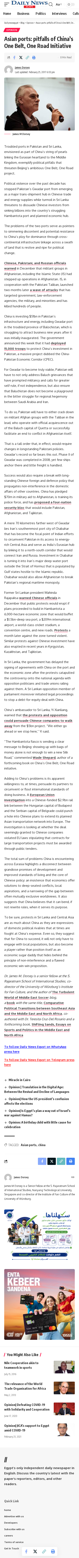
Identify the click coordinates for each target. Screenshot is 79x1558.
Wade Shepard (44, 758)
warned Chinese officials (38, 598)
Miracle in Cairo (20, 1080)
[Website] (73, 1177)
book (11, 1003)
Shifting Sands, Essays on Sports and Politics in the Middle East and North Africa (37, 1029)
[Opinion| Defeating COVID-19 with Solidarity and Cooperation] (64, 1409)
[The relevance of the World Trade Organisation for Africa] (64, 1388)
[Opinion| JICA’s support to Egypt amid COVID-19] (64, 1429)
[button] (7, 4)
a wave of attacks (44, 290)
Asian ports (28, 1145)
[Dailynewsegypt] (29, 4)
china (42, 1145)
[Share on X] (21, 57)
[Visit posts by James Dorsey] (8, 1177)
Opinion (11, 30)
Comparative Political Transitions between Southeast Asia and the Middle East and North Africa (39, 1008)
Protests (61, 630)
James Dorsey (22, 67)
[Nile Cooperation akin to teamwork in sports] (64, 1367)
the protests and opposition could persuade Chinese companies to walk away (38, 720)
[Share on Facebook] (14, 57)
